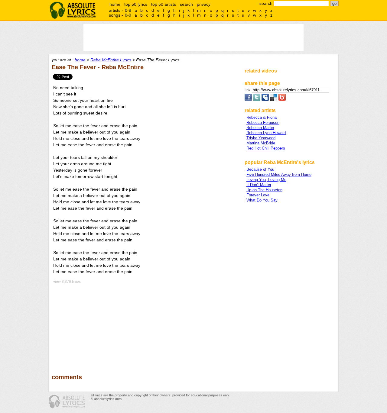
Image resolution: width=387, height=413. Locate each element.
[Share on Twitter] (256, 99)
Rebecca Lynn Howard (266, 133)
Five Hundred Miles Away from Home (278, 174)
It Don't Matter (258, 184)
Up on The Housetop (264, 190)
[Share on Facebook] (248, 99)
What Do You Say (262, 200)
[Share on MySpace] (265, 99)
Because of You (260, 169)
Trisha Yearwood (260, 138)
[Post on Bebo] (282, 99)
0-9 (128, 10)
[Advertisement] (145, 324)
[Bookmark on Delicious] (273, 99)
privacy (203, 4)
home (114, 4)
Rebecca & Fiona (261, 117)
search (186, 4)
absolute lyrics (72, 10)
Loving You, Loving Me (266, 179)
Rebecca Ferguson (262, 122)
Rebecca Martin (260, 127)
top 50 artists (163, 4)
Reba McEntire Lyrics (110, 59)
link (248, 90)
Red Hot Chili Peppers (265, 148)
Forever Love (257, 195)
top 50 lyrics (135, 4)
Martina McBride (260, 143)
